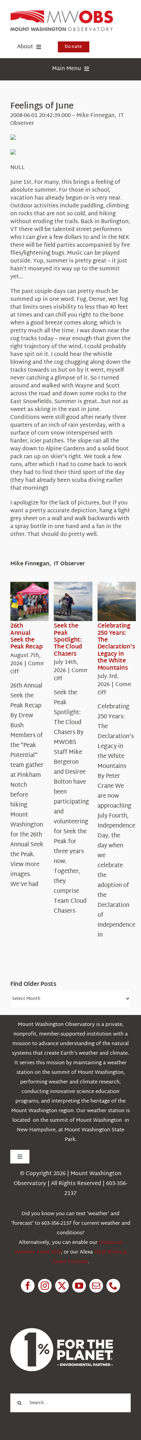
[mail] (96, 1286)
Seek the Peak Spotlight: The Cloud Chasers (68, 640)
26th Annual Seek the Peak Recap (26, 636)
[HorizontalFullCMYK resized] (61, 13)
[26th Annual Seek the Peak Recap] (35, 601)
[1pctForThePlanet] (61, 1331)
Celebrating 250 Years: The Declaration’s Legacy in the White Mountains (116, 647)
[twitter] (62, 1286)
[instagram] (45, 1286)
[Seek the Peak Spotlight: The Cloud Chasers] (78, 601)
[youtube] (79, 1286)
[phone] (113, 1286)
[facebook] (28, 1286)
